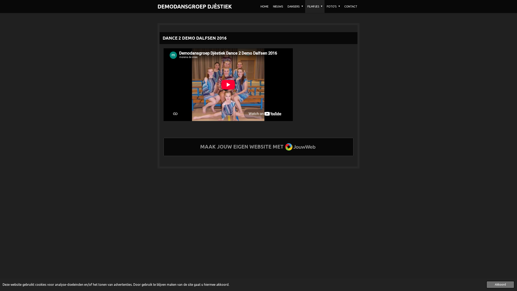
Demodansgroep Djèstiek (195, 6)
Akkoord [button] (500, 284)
